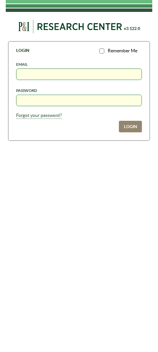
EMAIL (22, 64)
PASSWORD (26, 90)
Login (130, 126)
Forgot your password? (39, 115)
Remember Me (122, 50)
